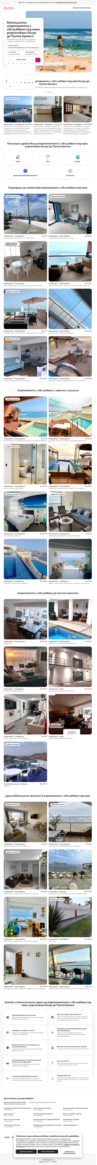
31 (10, 86)
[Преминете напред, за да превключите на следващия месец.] (32, 59)
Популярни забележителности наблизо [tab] (42, 1102)
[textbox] (15, 54)
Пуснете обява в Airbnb (82, 8)
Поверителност (44, 1162)
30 (32, 82)
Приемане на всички (26, 1151)
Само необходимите (48, 1151)
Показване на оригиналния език (66, 2)
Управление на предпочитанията (69, 1152)
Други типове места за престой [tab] (15, 1102)
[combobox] (23, 47)
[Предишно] (44, 92)
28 (25, 82)
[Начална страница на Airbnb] (8, 8)
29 (28, 82)
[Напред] (51, 92)
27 (21, 82)
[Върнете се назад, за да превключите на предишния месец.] (10, 59)
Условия (54, 1162)
